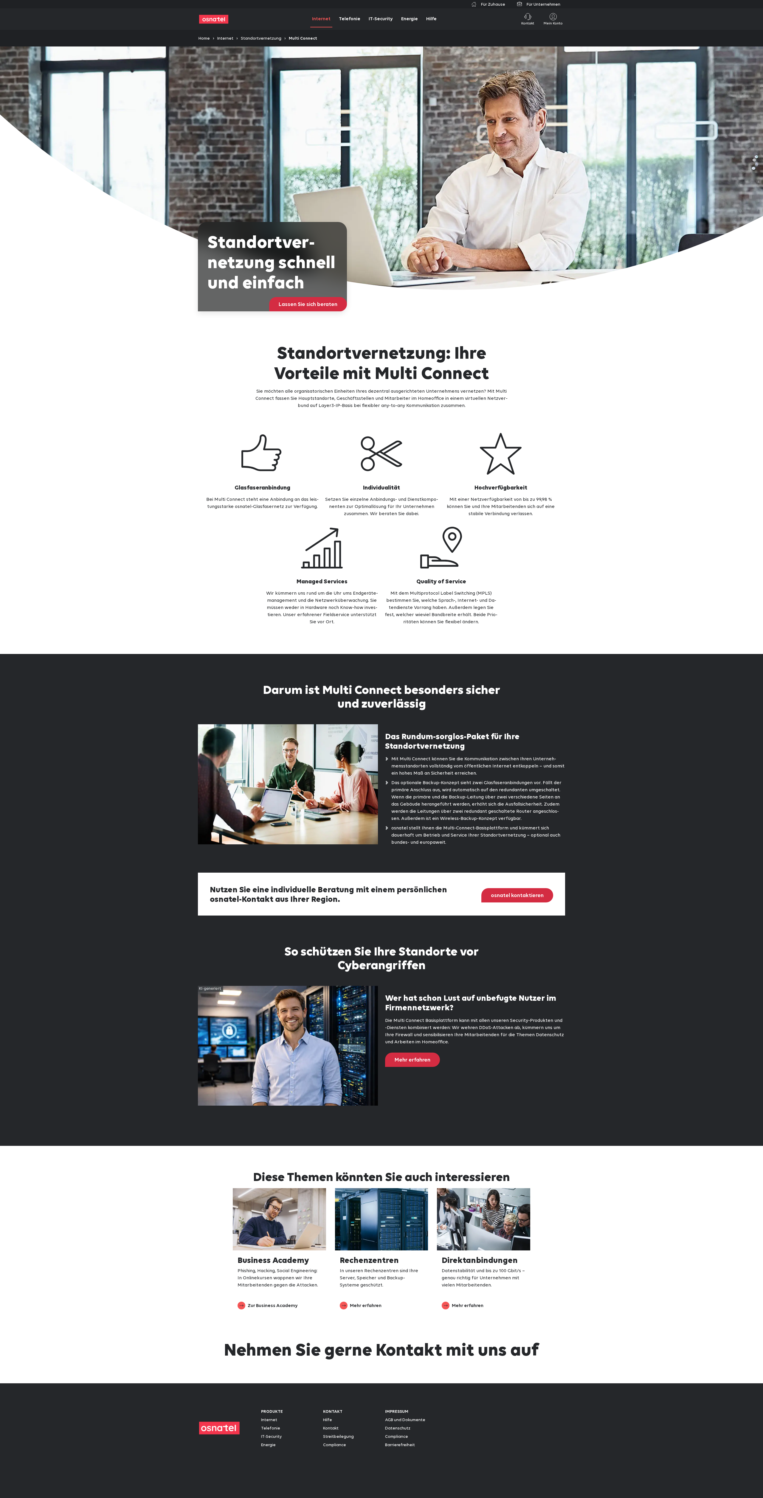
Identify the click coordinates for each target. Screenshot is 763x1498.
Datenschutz (397, 1428)
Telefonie (270, 1428)
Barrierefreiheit (400, 1444)
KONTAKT (332, 1411)
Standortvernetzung (261, 38)
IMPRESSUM (396, 1411)
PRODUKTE (272, 1411)
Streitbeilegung (338, 1436)
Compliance (334, 1444)
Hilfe (327, 1419)
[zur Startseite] (213, 19)
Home (204, 38)
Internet (225, 38)
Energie (268, 1444)
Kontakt (331, 1428)
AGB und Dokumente (405, 1419)
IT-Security (271, 1436)
